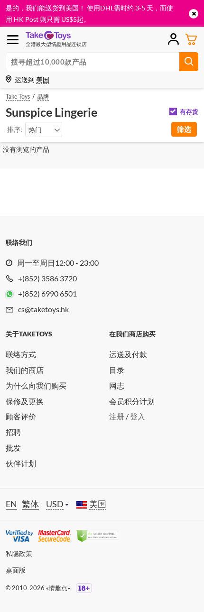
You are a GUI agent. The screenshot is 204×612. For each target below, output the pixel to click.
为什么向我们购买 (36, 385)
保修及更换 (25, 401)
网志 (116, 385)
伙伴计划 (21, 463)
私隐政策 (19, 553)
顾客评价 (21, 416)
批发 (13, 447)
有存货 (189, 112)
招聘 (13, 431)
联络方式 (21, 354)
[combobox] (43, 129)
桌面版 (16, 570)
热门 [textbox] (35, 130)
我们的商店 (25, 369)
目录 (116, 369)
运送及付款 (128, 354)
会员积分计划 (132, 401)
